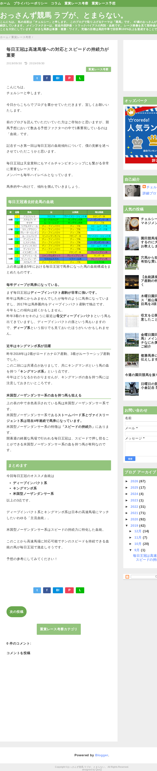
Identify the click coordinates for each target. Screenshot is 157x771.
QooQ (99, 769)
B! (58, 78)
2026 (135, 481)
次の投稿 (16, 612)
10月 (138, 544)
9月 (137, 550)
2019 (135, 525)
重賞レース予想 (104, 3)
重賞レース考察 (76, 3)
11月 (138, 537)
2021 (135, 513)
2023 (135, 500)
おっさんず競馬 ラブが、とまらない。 (64, 15)
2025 (135, 487)
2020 (135, 519)
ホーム (5, 3)
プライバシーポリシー (31, 3)
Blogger (101, 755)
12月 (138, 531)
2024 (135, 494)
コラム (56, 3)
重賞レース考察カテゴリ (59, 629)
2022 (135, 507)
